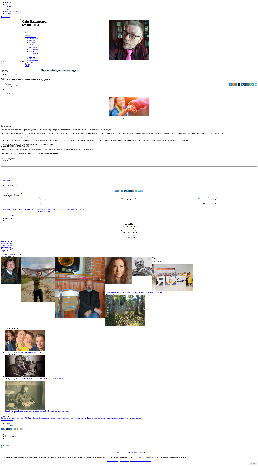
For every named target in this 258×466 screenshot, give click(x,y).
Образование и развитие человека (12, 418)
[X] (239, 84)
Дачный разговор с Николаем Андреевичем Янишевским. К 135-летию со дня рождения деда (37, 411)
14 (131, 233)
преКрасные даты (91, 418)
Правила (8, 13)
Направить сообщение (12, 11)
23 (136, 235)
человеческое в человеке (133, 418)
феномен (32, 40)
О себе (7, 10)
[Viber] (247, 84)
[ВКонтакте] (230, 84)
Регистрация (9, 215)
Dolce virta (24, 194)
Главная (7, 4)
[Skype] (253, 84)
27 (129, 237)
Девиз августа (10, 327)
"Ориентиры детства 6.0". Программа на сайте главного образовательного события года (135, 292)
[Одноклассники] (233, 84)
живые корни (33, 49)
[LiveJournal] (244, 84)
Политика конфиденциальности (118, 461)
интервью (32, 42)
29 (134, 237)
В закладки (8, 2)
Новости (8, 6)
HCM (27, 66)
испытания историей (69, 418)
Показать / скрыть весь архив (11, 254)
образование (33, 58)
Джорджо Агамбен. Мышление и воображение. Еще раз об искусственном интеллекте (34, 378)
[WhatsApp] (250, 84)
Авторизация (5, 17)
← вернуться (5, 180)
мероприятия (33, 60)
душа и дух (33, 48)
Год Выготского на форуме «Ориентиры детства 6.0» (23, 352)
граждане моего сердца (53, 418)
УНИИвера (28, 418)
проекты (32, 44)
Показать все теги (7, 420)
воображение (33, 38)
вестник (32, 51)
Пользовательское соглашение (140, 461)
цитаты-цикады (118, 418)
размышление (33, 53)
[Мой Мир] (236, 84)
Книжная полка (30, 37)
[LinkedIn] (242, 84)
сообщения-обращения (12, 194)
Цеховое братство (39, 418)
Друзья (27, 64)
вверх (253, 463)
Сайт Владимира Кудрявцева (137, 452)
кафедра (32, 57)
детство (31, 46)
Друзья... (8, 8)
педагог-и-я (80, 418)
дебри (31, 62)
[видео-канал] (2, 65)
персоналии (33, 55)
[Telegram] (256, 84)
